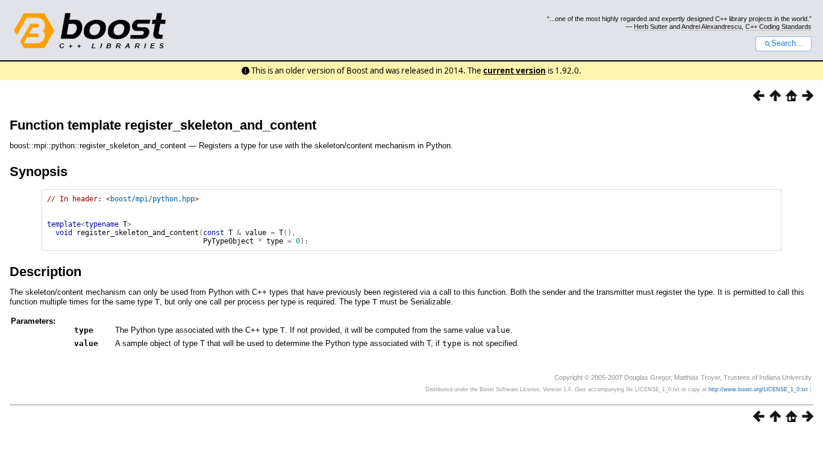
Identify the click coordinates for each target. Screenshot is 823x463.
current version (514, 70)
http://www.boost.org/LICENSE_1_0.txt (759, 389)
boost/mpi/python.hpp (152, 199)
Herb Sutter (651, 26)
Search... (787, 43)
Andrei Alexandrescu (711, 26)
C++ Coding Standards (778, 26)
